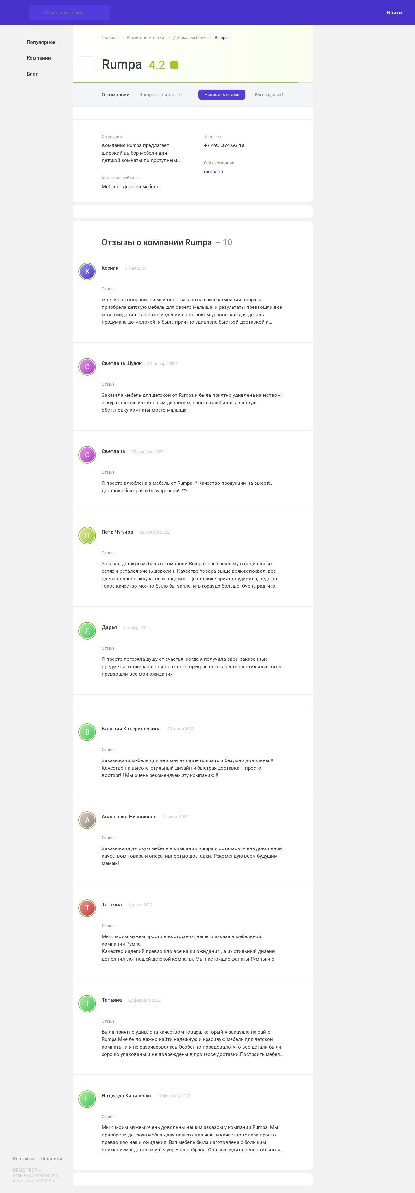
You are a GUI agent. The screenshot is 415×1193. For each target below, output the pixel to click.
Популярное (41, 42)
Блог (32, 74)
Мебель (110, 187)
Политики (51, 1158)
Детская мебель (189, 37)
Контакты (23, 1158)
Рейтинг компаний (145, 37)
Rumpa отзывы (160, 95)
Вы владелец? (269, 94)
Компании (39, 58)
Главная (110, 37)
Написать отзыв (222, 94)
